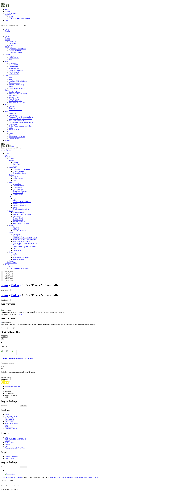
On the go (16, 229)
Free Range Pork (18, 189)
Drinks (7, 131)
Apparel (7, 140)
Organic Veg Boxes (19, 171)
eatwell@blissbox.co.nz (12, 386)
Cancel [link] (24, 25)
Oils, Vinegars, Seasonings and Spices (25, 243)
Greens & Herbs (18, 178)
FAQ (6, 446)
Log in (7, 29)
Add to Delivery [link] (6, 377)
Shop (4, 285)
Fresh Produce (9, 420)
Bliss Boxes (8, 47)
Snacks (7, 104)
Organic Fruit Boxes (19, 173)
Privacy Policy (9, 458)
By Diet (7, 40)
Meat (6, 61)
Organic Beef (17, 184)
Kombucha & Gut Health (21, 257)
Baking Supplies (18, 250)
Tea (14, 256)
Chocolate (16, 227)
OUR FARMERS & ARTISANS (19, 18)
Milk (14, 200)
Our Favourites (9, 418)
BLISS (11, 17)
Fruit (14, 180)
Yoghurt (15, 207)
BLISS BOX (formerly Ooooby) (11, 477)
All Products (9, 427)
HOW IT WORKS (11, 13)
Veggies (15, 177)
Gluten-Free (16, 162)
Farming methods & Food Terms (15, 448)
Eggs (14, 198)
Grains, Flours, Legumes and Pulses (24, 247)
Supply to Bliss (9, 442)
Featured (7, 36)
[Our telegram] (10, 474)
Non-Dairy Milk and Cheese (22, 202)
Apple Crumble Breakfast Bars (17, 358)
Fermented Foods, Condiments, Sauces (25, 238)
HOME (7, 153)
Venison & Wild (18, 194)
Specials (7, 38)
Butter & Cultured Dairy (20, 205)
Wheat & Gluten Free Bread (22, 214)
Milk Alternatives (18, 259)
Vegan (15, 166)
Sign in (20, 314)
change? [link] (12, 328)
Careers (7, 444)
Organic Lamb (17, 187)
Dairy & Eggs (9, 421)
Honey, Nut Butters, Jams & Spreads (24, 239)
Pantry (7, 111)
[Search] (20, 148)
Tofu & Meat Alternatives (21, 209)
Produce (7, 54)
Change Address (58, 312)
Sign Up (7, 31)
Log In (3, 150)
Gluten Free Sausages (20, 191)
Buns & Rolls (17, 216)
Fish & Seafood (18, 193)
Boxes (7, 9)
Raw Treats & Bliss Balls (21, 223)
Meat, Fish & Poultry (11, 423)
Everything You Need (12, 416)
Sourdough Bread (18, 212)
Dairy (6, 76)
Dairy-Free (16, 164)
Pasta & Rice (17, 245)
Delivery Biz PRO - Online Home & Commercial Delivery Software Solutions (74, 477)
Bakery (7, 90)
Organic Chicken (18, 185)
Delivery (7, 441)
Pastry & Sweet (18, 220)
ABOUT (8, 15)
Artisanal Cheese (18, 203)
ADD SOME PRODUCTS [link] (9, 489)
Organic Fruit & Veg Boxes (21, 169)
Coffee (15, 254)
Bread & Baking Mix (19, 221)
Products (7, 11)
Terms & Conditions (11, 456)
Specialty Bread (18, 218)
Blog (6, 20)
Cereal (15, 248)
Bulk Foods (16, 234)
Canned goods (17, 236)
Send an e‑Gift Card (11, 429)
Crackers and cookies (19, 230)
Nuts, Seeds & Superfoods (21, 241)
